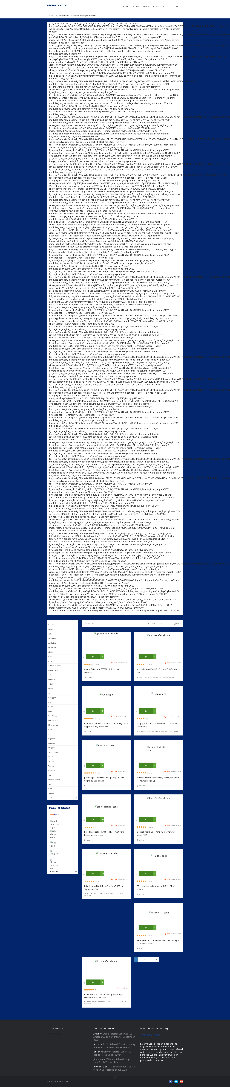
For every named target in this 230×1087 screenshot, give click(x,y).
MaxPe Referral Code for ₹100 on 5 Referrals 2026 (156, 677)
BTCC (50, 657)
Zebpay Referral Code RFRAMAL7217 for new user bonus (158, 732)
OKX (50, 734)
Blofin (50, 652)
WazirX (51, 784)
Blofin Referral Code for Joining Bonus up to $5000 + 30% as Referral (114, 1046)
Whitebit (51, 789)
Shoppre (51, 748)
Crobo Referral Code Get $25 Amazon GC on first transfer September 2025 (114, 1036)
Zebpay (51, 793)
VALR (50, 775)
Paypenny (52, 739)
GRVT (50, 693)
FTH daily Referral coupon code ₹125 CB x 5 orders (112, 1061)
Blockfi (141, 840)
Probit (88, 840)
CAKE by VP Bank (54, 666)
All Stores (54, 871)
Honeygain (52, 698)
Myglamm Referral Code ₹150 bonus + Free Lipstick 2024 (112, 1053)
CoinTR (50, 684)
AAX (87, 786)
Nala (50, 729)
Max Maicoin (53, 720)
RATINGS (167, 624)
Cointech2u (52, 679)
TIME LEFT (154, 624)
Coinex (50, 675)
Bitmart (142, 786)
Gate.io (89, 677)
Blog (165, 6)
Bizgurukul (52, 647)
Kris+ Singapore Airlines (57, 716)
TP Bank (51, 761)
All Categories (53, 798)
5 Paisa (51, 625)
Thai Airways (53, 757)
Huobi (50, 707)
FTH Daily (142, 894)
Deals (146, 6)
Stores (136, 6)
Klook (50, 711)
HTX (49, 702)
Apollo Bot (52, 643)
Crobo (50, 688)
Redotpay (51, 743)
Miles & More (53, 725)
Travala (51, 766)
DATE (178, 624)
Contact (175, 6)
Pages (155, 6)
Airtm (50, 634)
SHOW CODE (102, 657)
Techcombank (53, 752)
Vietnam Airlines (54, 780)
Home (125, 6)
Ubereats (51, 770)
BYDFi (50, 661)
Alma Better (52, 638)
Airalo (50, 629)
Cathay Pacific (53, 670)
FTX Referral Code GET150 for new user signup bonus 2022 (114, 1068)
